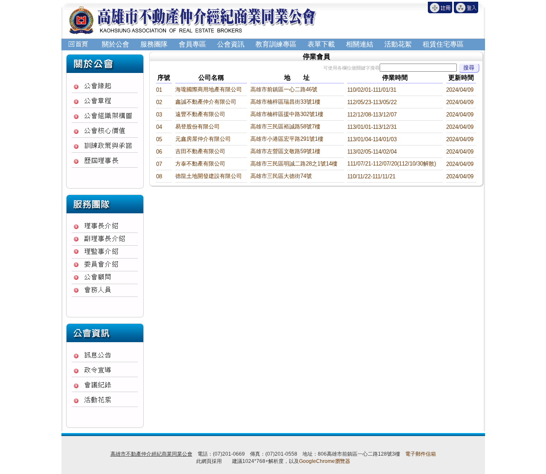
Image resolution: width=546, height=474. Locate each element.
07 (159, 164)
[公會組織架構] (105, 115)
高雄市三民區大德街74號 (281, 176)
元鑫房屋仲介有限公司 (203, 139)
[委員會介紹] (105, 264)
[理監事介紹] (105, 251)
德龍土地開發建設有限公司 (208, 176)
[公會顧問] (105, 277)
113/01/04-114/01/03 (372, 139)
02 (159, 102)
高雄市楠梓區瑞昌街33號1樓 (285, 102)
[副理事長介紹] (105, 239)
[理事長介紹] (105, 226)
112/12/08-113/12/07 (372, 114)
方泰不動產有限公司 (200, 163)
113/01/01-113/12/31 (372, 127)
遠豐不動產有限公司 (200, 114)
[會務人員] (105, 290)
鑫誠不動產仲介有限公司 (205, 102)
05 (159, 139)
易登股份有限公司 (197, 126)
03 (159, 114)
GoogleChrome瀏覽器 (324, 461)
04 (159, 127)
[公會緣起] (105, 86)
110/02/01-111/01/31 (371, 90)
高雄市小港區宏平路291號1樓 (286, 139)
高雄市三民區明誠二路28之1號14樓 (293, 163)
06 (159, 151)
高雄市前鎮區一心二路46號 (283, 89)
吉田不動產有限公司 (200, 151)
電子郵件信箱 (420, 454)
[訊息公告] (105, 355)
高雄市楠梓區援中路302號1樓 (286, 114)
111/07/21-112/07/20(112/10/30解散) (391, 163)
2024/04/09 (459, 90)
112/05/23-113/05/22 (372, 102)
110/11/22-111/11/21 (371, 176)
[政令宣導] (105, 370)
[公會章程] (105, 100)
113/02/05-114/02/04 (372, 151)
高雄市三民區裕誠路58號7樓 (285, 126)
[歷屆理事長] (105, 160)
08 (159, 176)
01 (159, 90)
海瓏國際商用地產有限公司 (208, 89)
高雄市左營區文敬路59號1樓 (285, 151)
